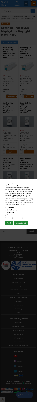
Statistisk (9, 215)
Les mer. (22, 204)
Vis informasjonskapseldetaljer (14, 218)
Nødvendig (10, 207)
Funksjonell (10, 212)
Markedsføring (11, 210)
